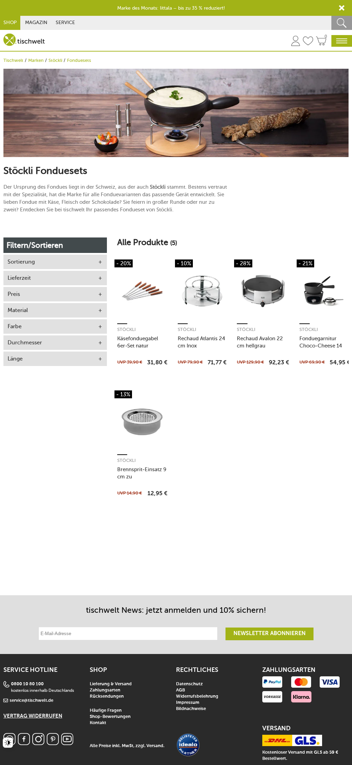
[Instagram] (38, 743)
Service (65, 22)
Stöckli (55, 60)
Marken (36, 60)
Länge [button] (15, 358)
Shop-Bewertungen (110, 716)
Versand (154, 746)
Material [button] (18, 310)
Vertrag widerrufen (32, 716)
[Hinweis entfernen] (342, 7)
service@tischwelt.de (31, 700)
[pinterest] (53, 743)
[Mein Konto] (295, 42)
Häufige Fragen (106, 710)
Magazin (36, 22)
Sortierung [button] (21, 261)
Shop (10, 22)
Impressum (187, 702)
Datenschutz (189, 684)
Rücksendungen (107, 696)
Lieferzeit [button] (19, 278)
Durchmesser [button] (25, 342)
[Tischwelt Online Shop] (24, 39)
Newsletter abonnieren (269, 633)
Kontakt (98, 723)
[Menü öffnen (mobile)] (341, 41)
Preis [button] (14, 294)
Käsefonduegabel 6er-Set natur (137, 342)
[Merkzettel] (308, 42)
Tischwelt (13, 60)
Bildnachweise (191, 709)
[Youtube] (67, 743)
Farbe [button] (15, 326)
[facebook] (24, 743)
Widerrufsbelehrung (197, 696)
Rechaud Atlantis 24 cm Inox (201, 342)
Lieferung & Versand (111, 684)
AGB (180, 690)
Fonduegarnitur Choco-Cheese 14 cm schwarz (320, 342)
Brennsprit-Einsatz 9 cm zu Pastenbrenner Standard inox (141, 473)
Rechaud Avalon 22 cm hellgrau (260, 342)
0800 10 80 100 (27, 684)
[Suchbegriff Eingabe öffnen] (341, 23)
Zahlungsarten (105, 690)
